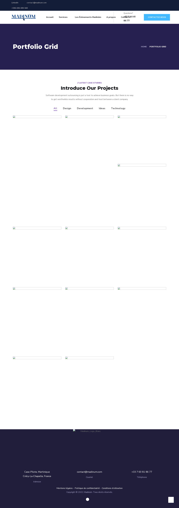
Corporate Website (34, 403)
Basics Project (135, 273)
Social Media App (32, 316)
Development (85, 108)
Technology (118, 108)
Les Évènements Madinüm (88, 17)
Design (67, 108)
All (55, 108)
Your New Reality (84, 333)
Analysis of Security (139, 150)
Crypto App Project (86, 391)
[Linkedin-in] (87, 499)
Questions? (128, 13)
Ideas (102, 108)
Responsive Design (34, 273)
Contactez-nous (157, 17)
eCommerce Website (140, 212)
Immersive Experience (141, 342)
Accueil (50, 17)
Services (63, 17)
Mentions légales (64, 488)
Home (144, 46)
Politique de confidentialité (87, 488)
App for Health (82, 253)
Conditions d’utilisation (112, 488)
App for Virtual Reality (37, 143)
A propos (111, 17)
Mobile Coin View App (88, 158)
